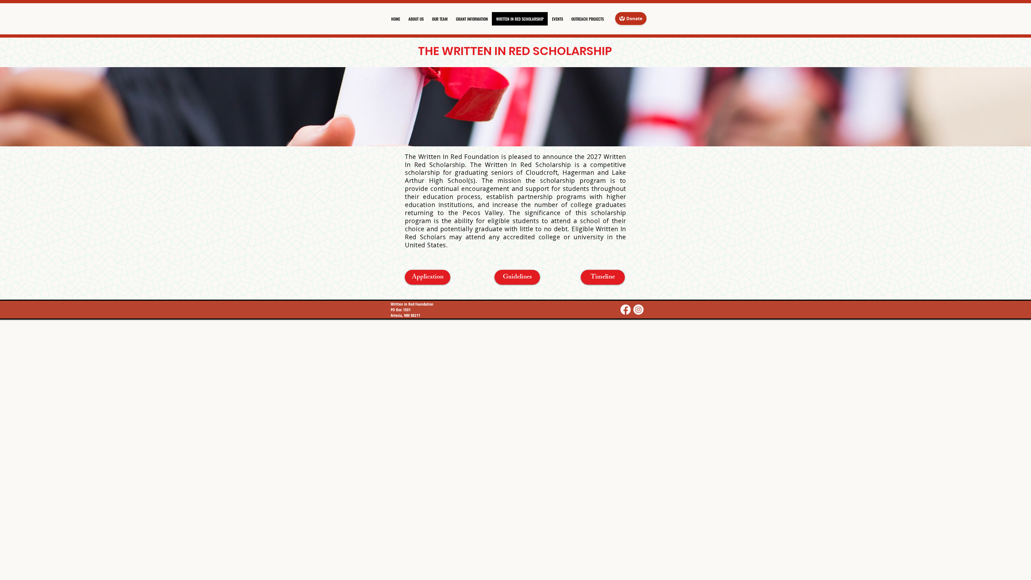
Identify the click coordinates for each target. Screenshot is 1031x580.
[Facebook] (625, 310)
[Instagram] (638, 310)
